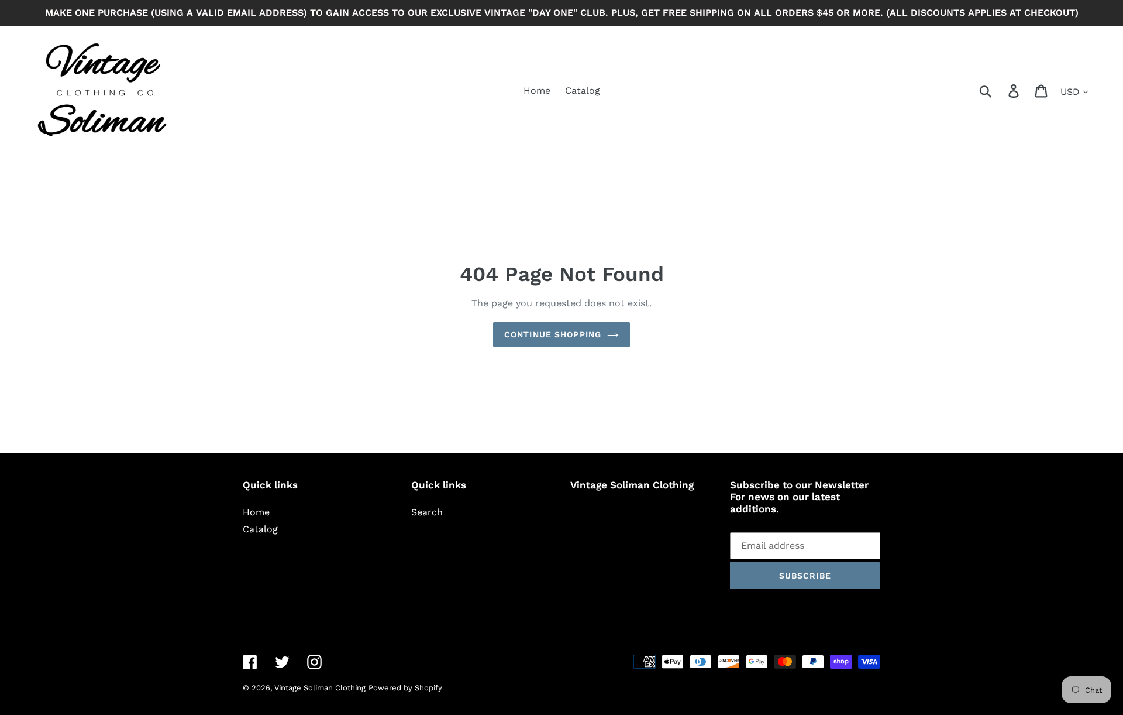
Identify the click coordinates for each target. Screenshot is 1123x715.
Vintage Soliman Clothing (320, 687)
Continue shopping (552, 334)
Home (256, 512)
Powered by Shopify (405, 687)
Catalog (260, 529)
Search (427, 512)
